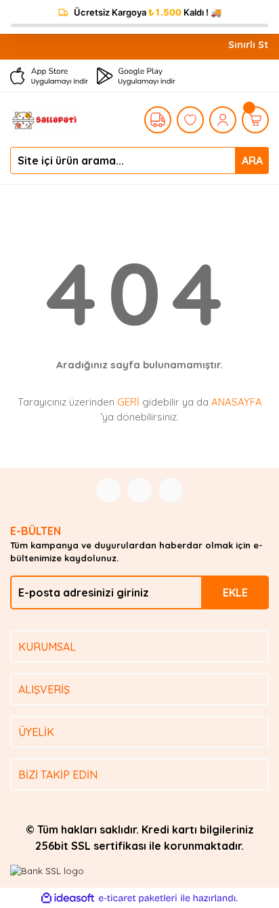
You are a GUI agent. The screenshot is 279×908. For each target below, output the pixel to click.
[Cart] (255, 119)
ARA (252, 160)
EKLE (235, 592)
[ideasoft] (68, 898)
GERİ (128, 401)
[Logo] (44, 118)
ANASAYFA (236, 401)
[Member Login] (222, 119)
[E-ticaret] (137, 898)
